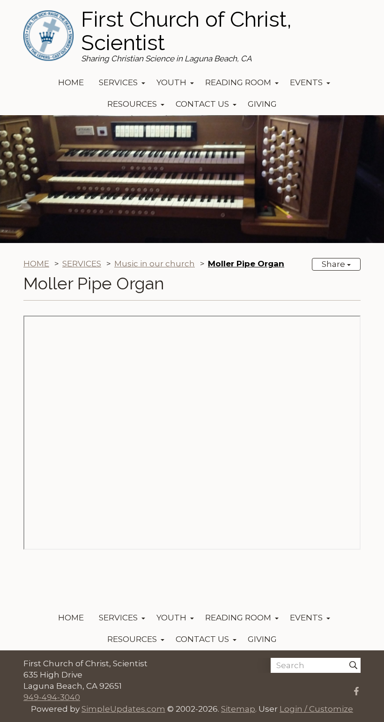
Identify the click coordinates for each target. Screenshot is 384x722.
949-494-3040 (51, 697)
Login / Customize (316, 709)
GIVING (262, 104)
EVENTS (306, 82)
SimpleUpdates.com (123, 709)
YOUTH (171, 82)
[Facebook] (356, 691)
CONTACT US (202, 104)
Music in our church (154, 263)
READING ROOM (238, 82)
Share (334, 264)
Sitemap (238, 709)
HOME (71, 82)
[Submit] (353, 665)
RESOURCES (132, 104)
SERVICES (118, 82)
